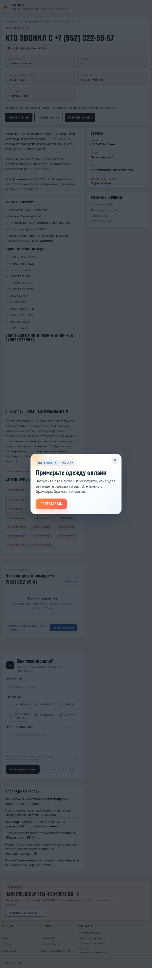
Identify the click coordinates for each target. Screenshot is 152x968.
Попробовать (51, 503)
